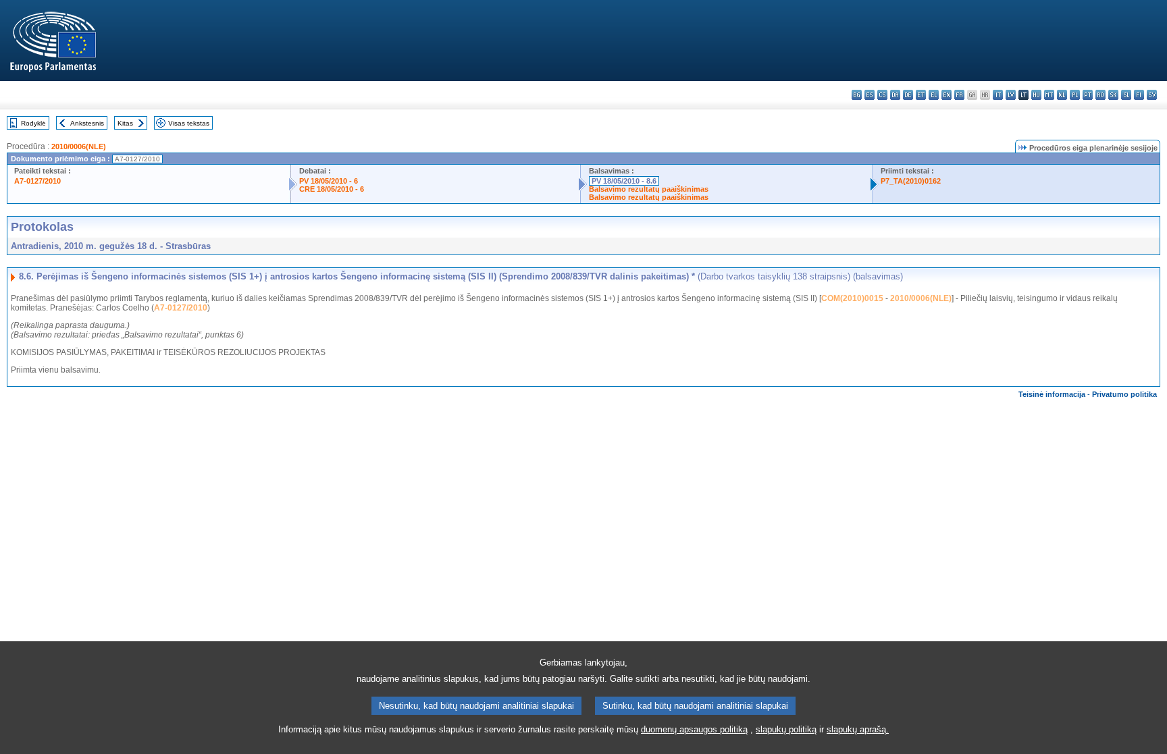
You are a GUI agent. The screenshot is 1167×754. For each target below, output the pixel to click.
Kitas (125, 123)
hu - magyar (1036, 95)
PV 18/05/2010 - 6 (328, 181)
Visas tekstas (188, 123)
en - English (946, 95)
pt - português (1088, 95)
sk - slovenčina (1113, 95)
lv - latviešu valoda (1011, 95)
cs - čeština (882, 95)
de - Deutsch (908, 95)
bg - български (857, 95)
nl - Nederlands (1062, 95)
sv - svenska (1152, 95)
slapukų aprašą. (858, 729)
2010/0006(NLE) (78, 146)
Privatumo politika (1124, 394)
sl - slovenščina (1126, 95)
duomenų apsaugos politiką (694, 729)
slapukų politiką (786, 729)
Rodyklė (33, 123)
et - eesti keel (921, 95)
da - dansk (895, 95)
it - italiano (998, 95)
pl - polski (1075, 95)
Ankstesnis (87, 123)
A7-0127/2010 (37, 181)
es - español (869, 95)
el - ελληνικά (934, 95)
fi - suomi (1139, 95)
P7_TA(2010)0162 (911, 181)
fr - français (959, 95)
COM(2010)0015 (852, 298)
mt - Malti (1049, 95)
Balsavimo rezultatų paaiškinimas (648, 189)
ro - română (1100, 95)
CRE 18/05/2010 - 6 (331, 189)
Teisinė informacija (1051, 394)
